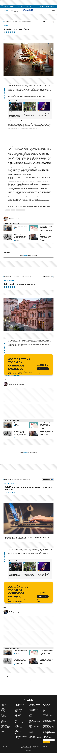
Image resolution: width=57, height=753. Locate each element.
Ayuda (35, 747)
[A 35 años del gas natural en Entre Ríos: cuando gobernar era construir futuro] (8, 237)
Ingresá (53, 10)
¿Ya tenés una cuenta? (41, 372)
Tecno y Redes (17, 6)
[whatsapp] (6, 32)
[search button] (2, 6)
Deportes (6, 6)
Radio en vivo (52, 6)
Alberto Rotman (14, 219)
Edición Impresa (42, 6)
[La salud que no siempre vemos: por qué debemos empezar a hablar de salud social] (33, 228)
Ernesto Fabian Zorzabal (16, 384)
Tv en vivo (47, 6)
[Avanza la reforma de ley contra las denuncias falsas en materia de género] (33, 237)
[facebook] (8, 32)
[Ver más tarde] (4, 32)
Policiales (11, 6)
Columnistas (28, 6)
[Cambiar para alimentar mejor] (8, 228)
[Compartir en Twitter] (10, 32)
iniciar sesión (25, 255)
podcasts (23, 6)
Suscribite (42, 369)
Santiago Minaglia (14, 612)
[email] (12, 32)
